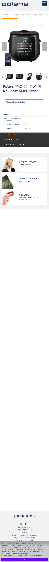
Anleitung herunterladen (15, 102)
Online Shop (24, 195)
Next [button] (44, 46)
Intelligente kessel (24, 527)
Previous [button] (4, 46)
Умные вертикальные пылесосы (24, 535)
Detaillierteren (36, 556)
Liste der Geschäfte (27, 179)
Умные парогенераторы (24, 540)
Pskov (24, 532)
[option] (24, 44)
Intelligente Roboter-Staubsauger (24, 538)
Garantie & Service (27, 162)
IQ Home (24, 524)
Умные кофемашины (24, 530)
